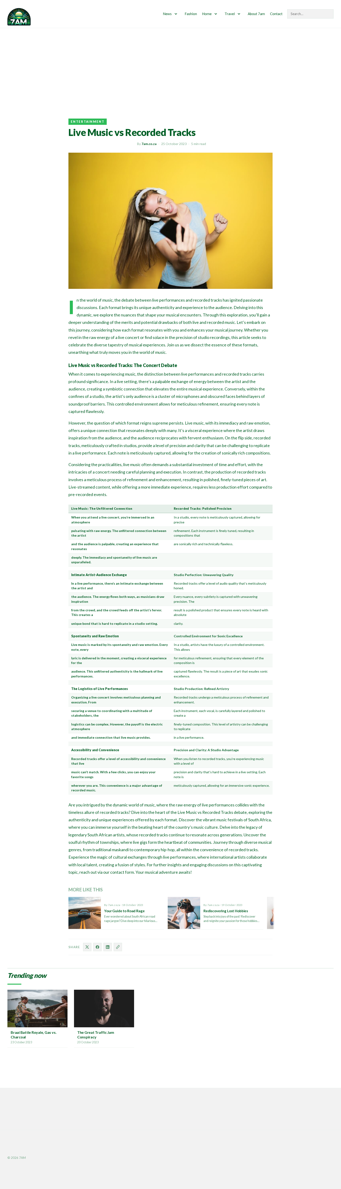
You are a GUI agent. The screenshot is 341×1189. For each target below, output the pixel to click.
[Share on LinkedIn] (107, 947)
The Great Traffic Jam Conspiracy (95, 1034)
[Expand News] (176, 14)
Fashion (191, 14)
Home (207, 14)
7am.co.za (149, 144)
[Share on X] (87, 947)
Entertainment (87, 121)
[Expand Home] (215, 14)
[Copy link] (118, 947)
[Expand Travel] (239, 14)
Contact (276, 14)
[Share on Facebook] (97, 947)
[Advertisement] (170, 62)
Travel (230, 14)
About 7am (256, 14)
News (167, 14)
